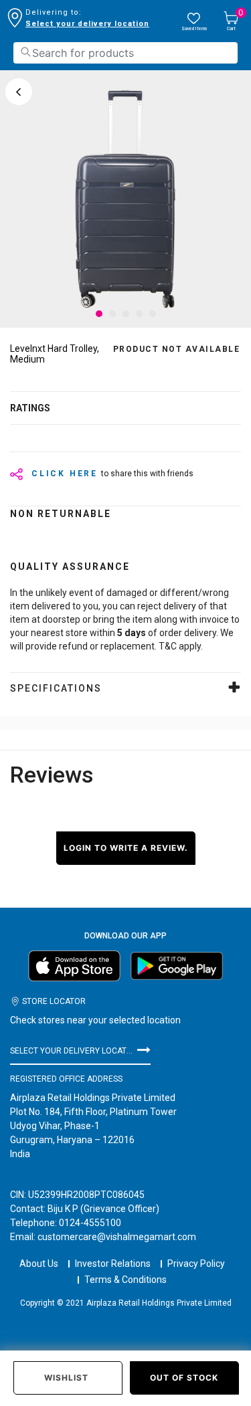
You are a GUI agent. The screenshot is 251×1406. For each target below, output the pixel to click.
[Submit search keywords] (25, 52)
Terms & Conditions (125, 1279)
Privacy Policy (196, 1263)
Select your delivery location (87, 23)
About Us (38, 1263)
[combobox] (125, 53)
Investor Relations (113, 1263)
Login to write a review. (126, 848)
